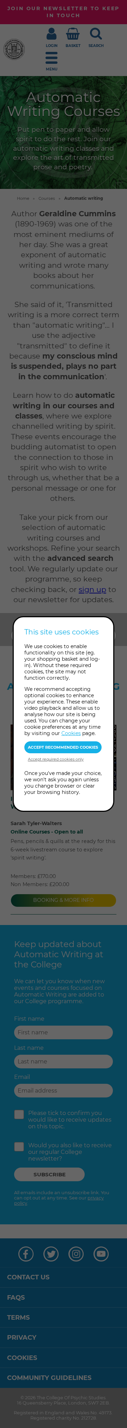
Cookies (71, 733)
